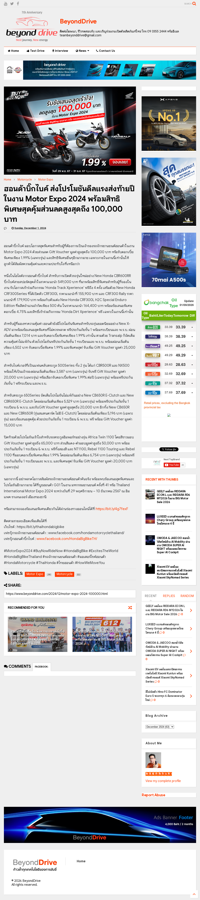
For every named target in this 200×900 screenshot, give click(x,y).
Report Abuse (153, 795)
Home (14, 51)
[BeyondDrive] (32, 42)
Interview (61, 51)
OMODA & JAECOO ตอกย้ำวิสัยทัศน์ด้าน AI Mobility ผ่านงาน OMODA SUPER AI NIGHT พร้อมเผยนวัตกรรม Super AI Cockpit (173, 545)
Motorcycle (25, 179)
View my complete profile (163, 781)
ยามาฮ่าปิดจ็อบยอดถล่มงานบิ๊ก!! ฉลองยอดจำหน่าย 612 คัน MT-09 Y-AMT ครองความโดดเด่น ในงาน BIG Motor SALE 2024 (101, 638)
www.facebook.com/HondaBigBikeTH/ (67, 539)
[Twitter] (12, 3)
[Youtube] (5, 3)
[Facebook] (18, 3)
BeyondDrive (78, 21)
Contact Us (106, 51)
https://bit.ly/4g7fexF (112, 509)
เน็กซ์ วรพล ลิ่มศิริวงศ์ (159, 774)
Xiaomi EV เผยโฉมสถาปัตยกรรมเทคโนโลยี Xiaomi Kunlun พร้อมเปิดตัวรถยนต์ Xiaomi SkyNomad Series (174, 572)
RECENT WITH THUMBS (162, 480)
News (82, 51)
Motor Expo (45, 179)
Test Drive (37, 51)
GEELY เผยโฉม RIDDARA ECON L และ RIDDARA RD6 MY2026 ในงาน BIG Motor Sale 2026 (173, 497)
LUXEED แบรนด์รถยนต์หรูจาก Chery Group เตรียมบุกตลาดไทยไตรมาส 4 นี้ (173, 520)
